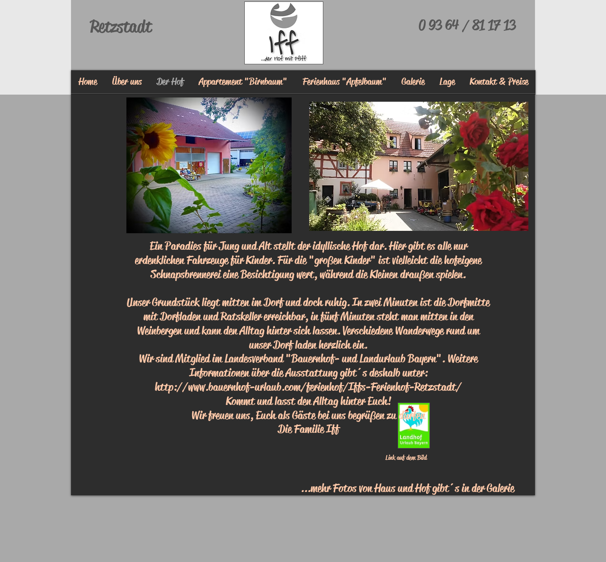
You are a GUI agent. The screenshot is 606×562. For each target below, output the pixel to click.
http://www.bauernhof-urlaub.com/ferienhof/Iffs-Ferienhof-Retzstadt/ (308, 387)
